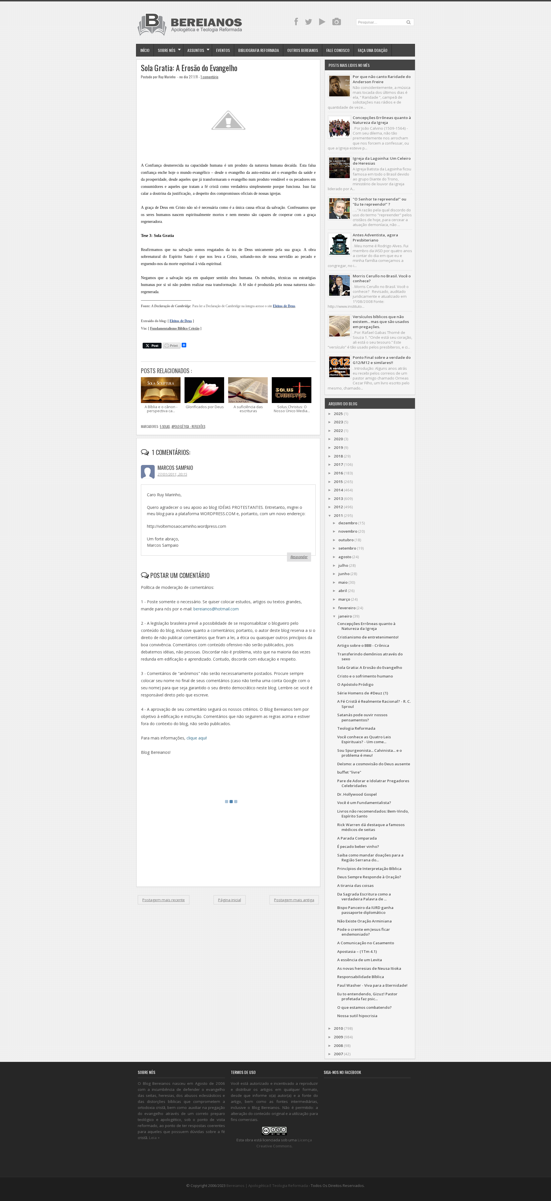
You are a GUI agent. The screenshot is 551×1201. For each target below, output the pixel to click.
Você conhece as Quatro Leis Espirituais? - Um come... (364, 739)
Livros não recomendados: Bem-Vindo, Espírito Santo (373, 814)
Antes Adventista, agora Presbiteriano (375, 237)
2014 (338, 490)
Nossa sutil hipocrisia (357, 1015)
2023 (338, 422)
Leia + (154, 1137)
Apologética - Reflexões (188, 426)
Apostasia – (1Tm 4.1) (357, 951)
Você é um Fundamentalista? (364, 802)
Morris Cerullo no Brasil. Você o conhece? (382, 278)
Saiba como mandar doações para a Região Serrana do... (370, 857)
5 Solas (165, 426)
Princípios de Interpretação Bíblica (369, 868)
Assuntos (195, 50)
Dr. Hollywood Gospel (357, 794)
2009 (338, 1037)
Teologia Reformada (356, 728)
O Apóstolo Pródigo (355, 684)
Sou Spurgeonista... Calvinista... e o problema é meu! (369, 753)
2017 (338, 464)
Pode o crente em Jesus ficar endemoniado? (363, 932)
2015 (338, 481)
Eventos (223, 50)
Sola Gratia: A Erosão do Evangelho (189, 68)
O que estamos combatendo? (364, 1007)
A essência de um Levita (359, 959)
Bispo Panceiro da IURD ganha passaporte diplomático (365, 910)
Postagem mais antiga (294, 899)
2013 (338, 498)
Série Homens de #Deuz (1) (362, 693)
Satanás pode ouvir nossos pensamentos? (362, 717)
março (344, 599)
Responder (299, 556)
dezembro (347, 522)
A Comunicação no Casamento (365, 942)
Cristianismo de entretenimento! (368, 637)
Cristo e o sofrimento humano (365, 676)
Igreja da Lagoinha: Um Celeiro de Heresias (382, 161)
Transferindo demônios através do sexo (370, 656)
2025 (338, 413)
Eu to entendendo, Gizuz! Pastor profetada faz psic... (367, 996)
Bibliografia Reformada (258, 50)
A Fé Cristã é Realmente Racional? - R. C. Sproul (374, 704)
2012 (338, 506)
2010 (338, 1028)
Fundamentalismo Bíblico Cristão (174, 328)
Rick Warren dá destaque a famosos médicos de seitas (371, 827)
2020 (338, 438)
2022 (338, 430)
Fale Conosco (338, 50)
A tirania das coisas (355, 885)
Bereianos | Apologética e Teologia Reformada (267, 1185)
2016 (338, 473)
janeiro (345, 616)
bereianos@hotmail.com (216, 609)
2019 (338, 447)
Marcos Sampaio (175, 467)
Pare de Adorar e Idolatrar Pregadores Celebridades (373, 783)
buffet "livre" (349, 772)
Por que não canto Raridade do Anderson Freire (382, 79)
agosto (344, 556)
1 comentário (209, 76)
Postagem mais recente (163, 899)
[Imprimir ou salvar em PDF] (171, 346)
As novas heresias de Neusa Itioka (369, 968)
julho (343, 565)
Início (145, 50)
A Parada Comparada (357, 838)
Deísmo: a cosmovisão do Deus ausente (373, 763)
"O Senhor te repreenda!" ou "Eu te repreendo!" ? (379, 201)
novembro (347, 531)
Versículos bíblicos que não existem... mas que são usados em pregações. (381, 321)
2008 (338, 1045)
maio (343, 582)
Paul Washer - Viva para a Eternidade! (372, 985)
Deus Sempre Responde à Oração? (369, 876)
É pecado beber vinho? (358, 846)
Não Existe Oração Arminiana (364, 921)
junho (344, 573)
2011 (338, 515)
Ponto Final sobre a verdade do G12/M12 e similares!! (382, 360)
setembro (347, 548)
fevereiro (347, 607)
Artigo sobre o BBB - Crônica (363, 645)
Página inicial (229, 899)
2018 (338, 456)
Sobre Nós (166, 50)
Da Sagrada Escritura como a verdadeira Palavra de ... (364, 896)
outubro (346, 539)
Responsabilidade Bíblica (360, 976)
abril (342, 590)
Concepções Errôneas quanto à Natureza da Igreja (382, 120)
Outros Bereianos (302, 50)
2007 (338, 1053)
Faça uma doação (372, 50)
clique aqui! (197, 738)
